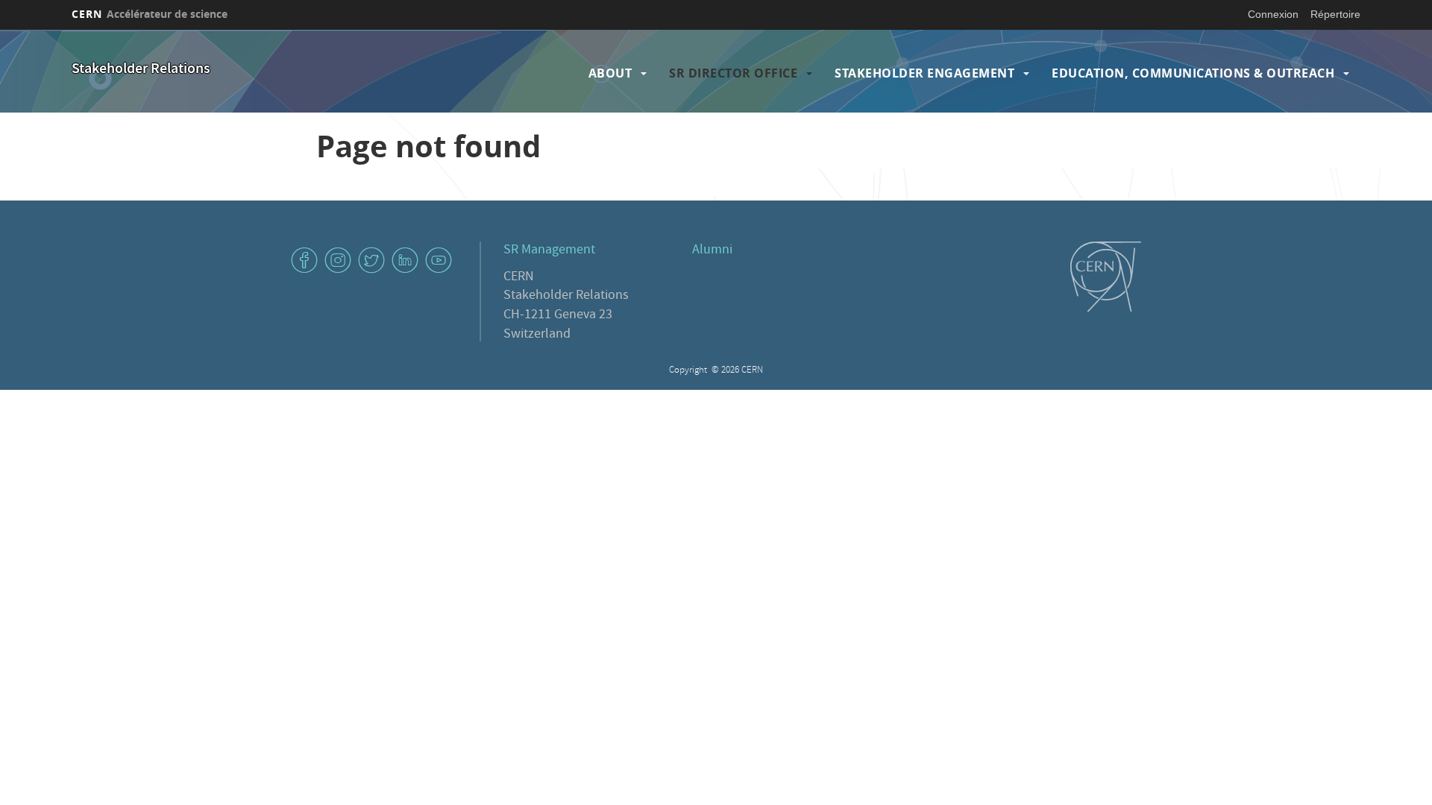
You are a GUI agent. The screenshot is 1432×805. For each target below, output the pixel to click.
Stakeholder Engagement (924, 73)
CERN (149, 14)
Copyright (689, 371)
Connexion (1273, 14)
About (610, 73)
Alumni (712, 251)
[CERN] (1105, 277)
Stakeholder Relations (141, 69)
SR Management (549, 251)
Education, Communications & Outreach (1193, 73)
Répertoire (1335, 14)
